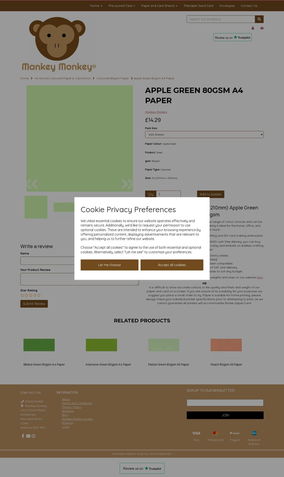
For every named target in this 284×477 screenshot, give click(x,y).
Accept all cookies (172, 265)
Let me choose (109, 265)
